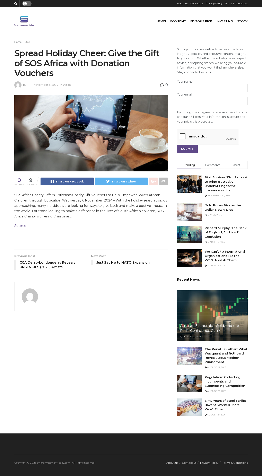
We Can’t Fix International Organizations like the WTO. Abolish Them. (225, 256)
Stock (242, 21)
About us (182, 3)
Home (17, 41)
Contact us (196, 3)
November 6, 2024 (46, 84)
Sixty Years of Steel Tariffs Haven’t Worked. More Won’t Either (225, 405)
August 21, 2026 (216, 414)
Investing (225, 21)
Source (20, 226)
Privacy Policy (214, 3)
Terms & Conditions (236, 3)
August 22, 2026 (191, 336)
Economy (178, 21)
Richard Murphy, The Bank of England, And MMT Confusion (225, 232)
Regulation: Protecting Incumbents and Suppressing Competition (225, 381)
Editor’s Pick (201, 21)
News (161, 21)
